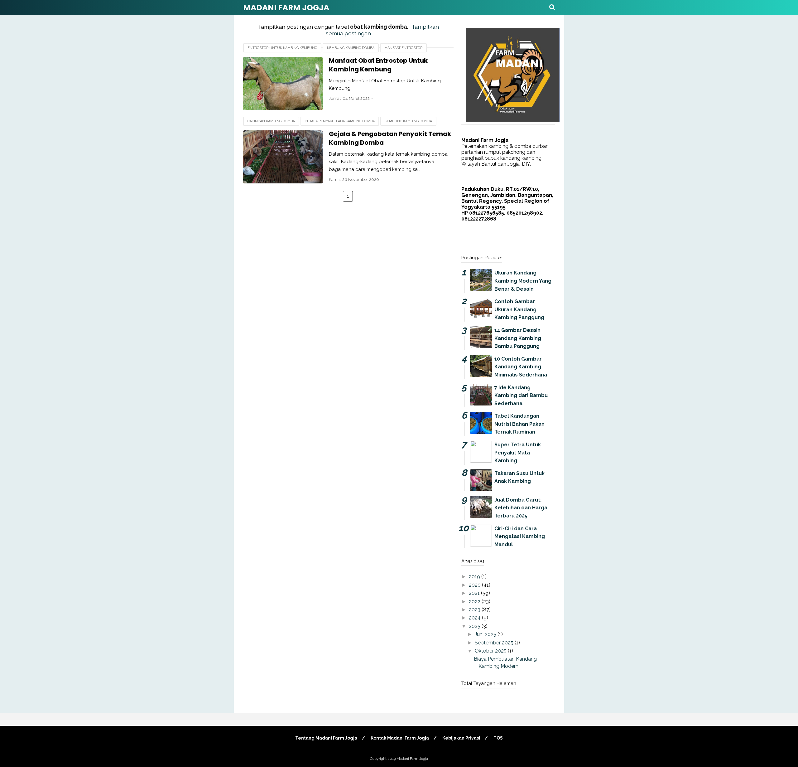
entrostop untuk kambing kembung (282, 48)
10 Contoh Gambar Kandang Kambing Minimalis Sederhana (520, 367)
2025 (475, 626)
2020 (475, 585)
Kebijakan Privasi (461, 737)
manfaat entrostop (403, 48)
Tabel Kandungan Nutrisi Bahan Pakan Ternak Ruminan (519, 424)
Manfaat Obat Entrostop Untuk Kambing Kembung (378, 65)
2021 (475, 593)
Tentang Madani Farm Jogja (326, 737)
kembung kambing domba (350, 48)
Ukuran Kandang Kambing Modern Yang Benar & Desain (522, 281)
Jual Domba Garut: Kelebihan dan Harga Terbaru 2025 (520, 508)
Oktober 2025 (491, 651)
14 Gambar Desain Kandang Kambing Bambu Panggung (517, 338)
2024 (475, 618)
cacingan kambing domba (271, 121)
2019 (475, 577)
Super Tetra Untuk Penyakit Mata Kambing (517, 453)
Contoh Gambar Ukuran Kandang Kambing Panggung (519, 309)
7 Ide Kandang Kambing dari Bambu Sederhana (521, 395)
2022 (475, 601)
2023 (475, 610)
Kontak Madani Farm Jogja (400, 737)
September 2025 (495, 643)
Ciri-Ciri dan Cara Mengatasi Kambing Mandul (519, 536)
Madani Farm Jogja (286, 7)
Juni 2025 (486, 634)
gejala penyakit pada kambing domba (340, 121)
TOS (498, 737)
